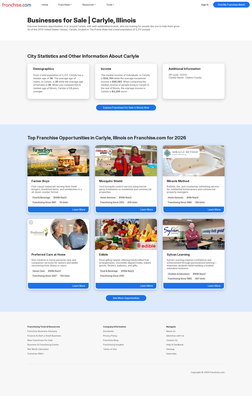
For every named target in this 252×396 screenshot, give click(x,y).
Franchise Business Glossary (42, 331)
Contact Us (171, 340)
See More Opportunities (126, 298)
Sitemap (170, 349)
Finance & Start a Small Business (44, 335)
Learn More (78, 209)
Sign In (205, 4)
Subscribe (171, 353)
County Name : (177, 77)
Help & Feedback (174, 344)
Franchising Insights (113, 344)
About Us (170, 331)
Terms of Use (110, 349)
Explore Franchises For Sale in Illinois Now (126, 107)
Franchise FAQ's (35, 353)
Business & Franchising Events (43, 344)
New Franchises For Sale (40, 340)
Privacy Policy (110, 335)
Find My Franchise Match (231, 4)
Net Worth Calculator (38, 349)
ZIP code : (174, 74)
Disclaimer (108, 331)
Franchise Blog (110, 340)
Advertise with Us (175, 335)
